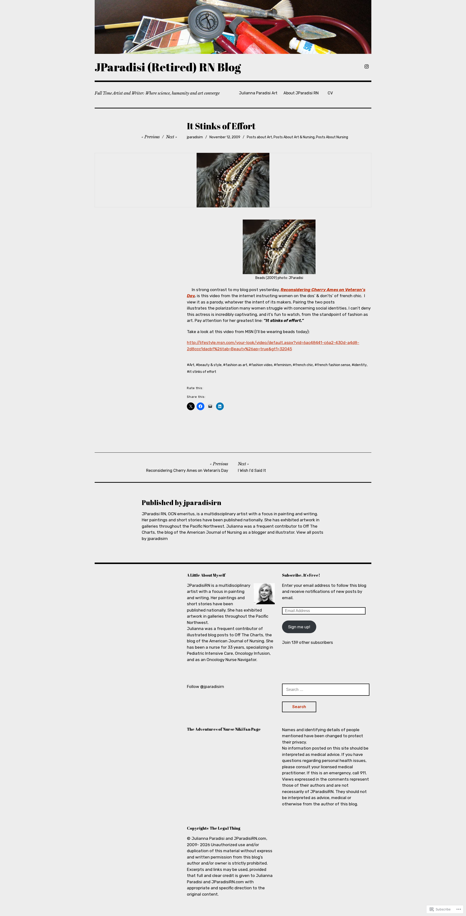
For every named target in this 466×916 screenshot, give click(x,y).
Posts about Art (259, 137)
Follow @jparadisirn (205, 686)
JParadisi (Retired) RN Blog (168, 67)
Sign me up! (299, 626)
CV (330, 93)
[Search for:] (325, 689)
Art (191, 365)
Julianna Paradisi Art (258, 93)
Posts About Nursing (332, 137)
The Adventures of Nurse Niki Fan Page (224, 729)
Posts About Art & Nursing (294, 137)
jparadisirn (195, 137)
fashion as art (236, 365)
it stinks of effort (202, 372)
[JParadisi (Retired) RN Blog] (233, 27)
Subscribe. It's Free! (301, 575)
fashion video (261, 365)
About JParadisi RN (301, 93)
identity (360, 365)
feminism (283, 365)
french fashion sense (333, 365)
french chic (304, 365)
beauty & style (210, 365)
